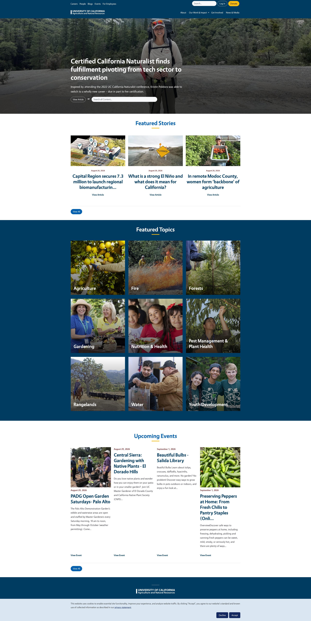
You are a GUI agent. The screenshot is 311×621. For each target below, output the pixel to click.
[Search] (214, 3)
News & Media (232, 12)
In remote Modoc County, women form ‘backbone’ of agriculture (213, 181)
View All (76, 211)
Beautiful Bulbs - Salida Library (173, 457)
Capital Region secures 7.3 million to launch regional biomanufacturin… (98, 181)
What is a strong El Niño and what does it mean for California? (155, 181)
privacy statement (123, 607)
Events (98, 3)
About (183, 12)
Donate (233, 3)
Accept (235, 615)
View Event (76, 555)
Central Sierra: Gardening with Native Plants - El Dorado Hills (130, 463)
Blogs (90, 3)
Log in (222, 3)
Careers (74, 3)
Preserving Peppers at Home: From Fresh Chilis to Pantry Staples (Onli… (218, 507)
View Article (78, 99)
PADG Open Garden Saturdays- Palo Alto (90, 498)
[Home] (88, 12)
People (83, 3)
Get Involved (217, 12)
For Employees (109, 3)
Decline (222, 615)
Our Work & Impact (198, 12)
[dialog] (155, 610)
